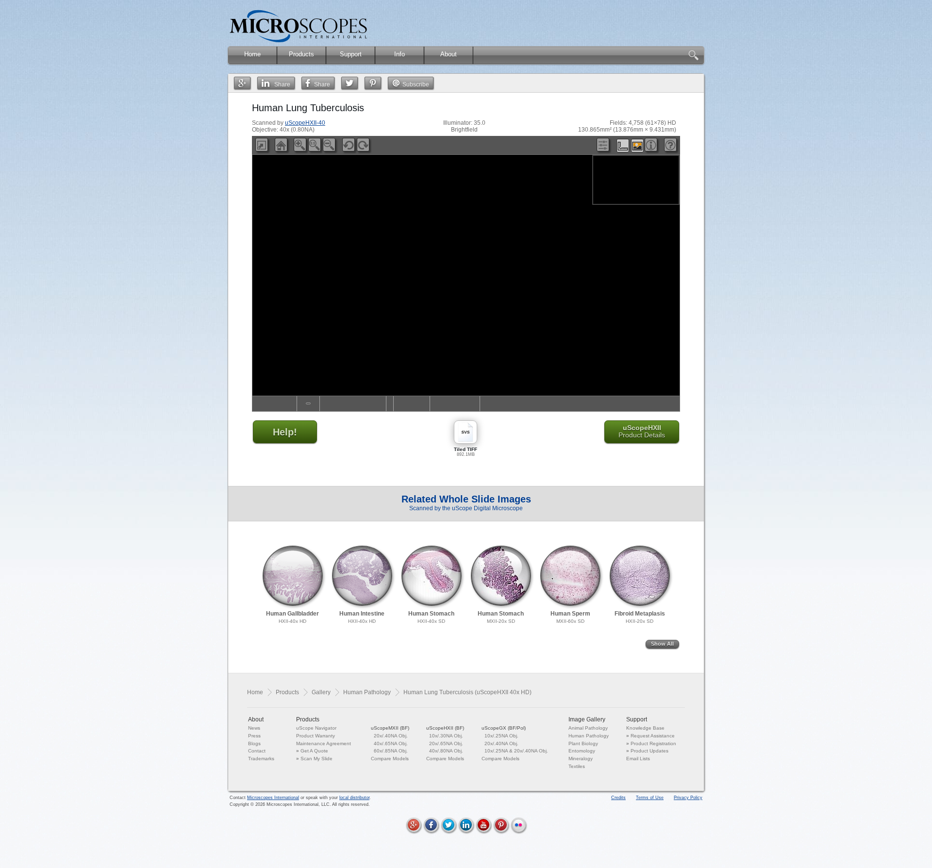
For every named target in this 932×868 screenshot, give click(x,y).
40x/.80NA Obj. (446, 750)
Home (255, 692)
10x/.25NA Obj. (501, 735)
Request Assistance (653, 735)
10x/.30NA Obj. (446, 735)
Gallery (321, 692)
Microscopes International (273, 797)
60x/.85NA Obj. (391, 750)
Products (287, 692)
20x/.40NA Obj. (391, 735)
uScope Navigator (316, 728)
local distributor (354, 797)
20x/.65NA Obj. (446, 743)
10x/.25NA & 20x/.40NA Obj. (516, 750)
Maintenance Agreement (323, 743)
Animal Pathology (588, 728)
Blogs (254, 743)
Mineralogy (580, 758)
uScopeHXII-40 (305, 122)
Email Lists (638, 758)
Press (254, 735)
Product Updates (649, 750)
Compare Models (390, 758)
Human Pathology (367, 692)
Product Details (641, 431)
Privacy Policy (688, 797)
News (254, 728)
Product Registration (653, 743)
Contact (257, 750)
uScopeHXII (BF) (445, 728)
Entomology (581, 750)
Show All (662, 644)
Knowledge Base (645, 728)
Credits (618, 797)
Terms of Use (650, 797)
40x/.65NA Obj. (391, 743)
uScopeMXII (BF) (390, 728)
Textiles (576, 766)
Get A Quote (314, 750)
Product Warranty (315, 735)
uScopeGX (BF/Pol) (504, 728)
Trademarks (261, 758)
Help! (285, 432)
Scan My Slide (316, 758)
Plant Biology (583, 743)
